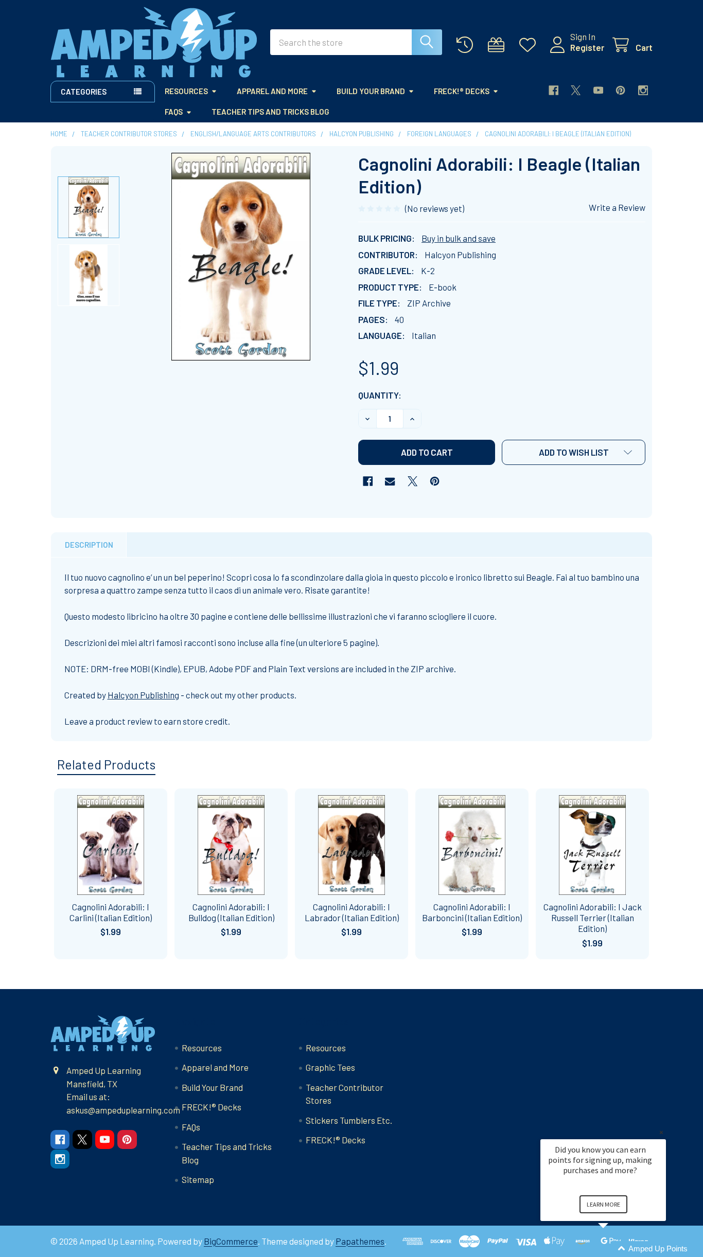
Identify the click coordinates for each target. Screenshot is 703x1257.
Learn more (603, 1204)
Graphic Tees (330, 1067)
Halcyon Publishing (143, 695)
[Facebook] (553, 90)
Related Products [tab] (106, 764)
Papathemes (360, 1241)
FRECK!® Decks (461, 91)
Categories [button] (84, 91)
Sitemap (198, 1179)
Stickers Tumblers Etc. (349, 1120)
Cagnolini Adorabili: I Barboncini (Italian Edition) (472, 912)
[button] (573, 452)
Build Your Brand (371, 91)
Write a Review (617, 207)
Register (587, 47)
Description (89, 544)
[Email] (389, 481)
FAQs (174, 111)
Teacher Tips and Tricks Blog (270, 111)
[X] (575, 90)
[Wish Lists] (530, 45)
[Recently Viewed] (467, 45)
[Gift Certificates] (498, 45)
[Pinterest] (620, 90)
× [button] (661, 1132)
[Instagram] (643, 90)
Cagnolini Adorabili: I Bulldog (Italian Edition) (231, 912)
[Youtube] (598, 90)
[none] (241, 257)
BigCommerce (231, 1241)
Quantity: (379, 395)
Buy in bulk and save (458, 238)
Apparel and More (272, 91)
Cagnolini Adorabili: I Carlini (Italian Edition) (110, 912)
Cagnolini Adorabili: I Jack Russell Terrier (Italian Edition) (592, 918)
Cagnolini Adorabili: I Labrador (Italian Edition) (352, 912)
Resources (186, 91)
